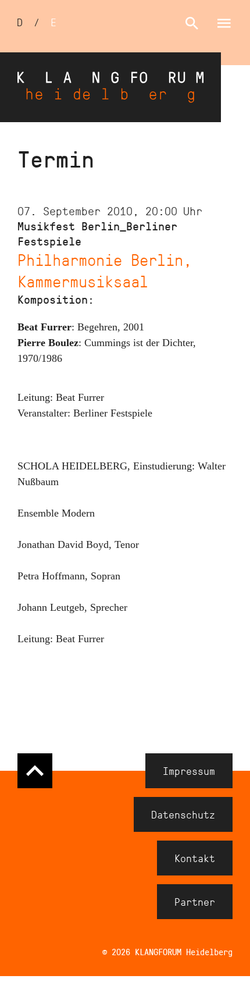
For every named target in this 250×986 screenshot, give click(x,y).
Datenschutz (183, 814)
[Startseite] (110, 87)
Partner (194, 902)
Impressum (189, 771)
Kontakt (194, 858)
